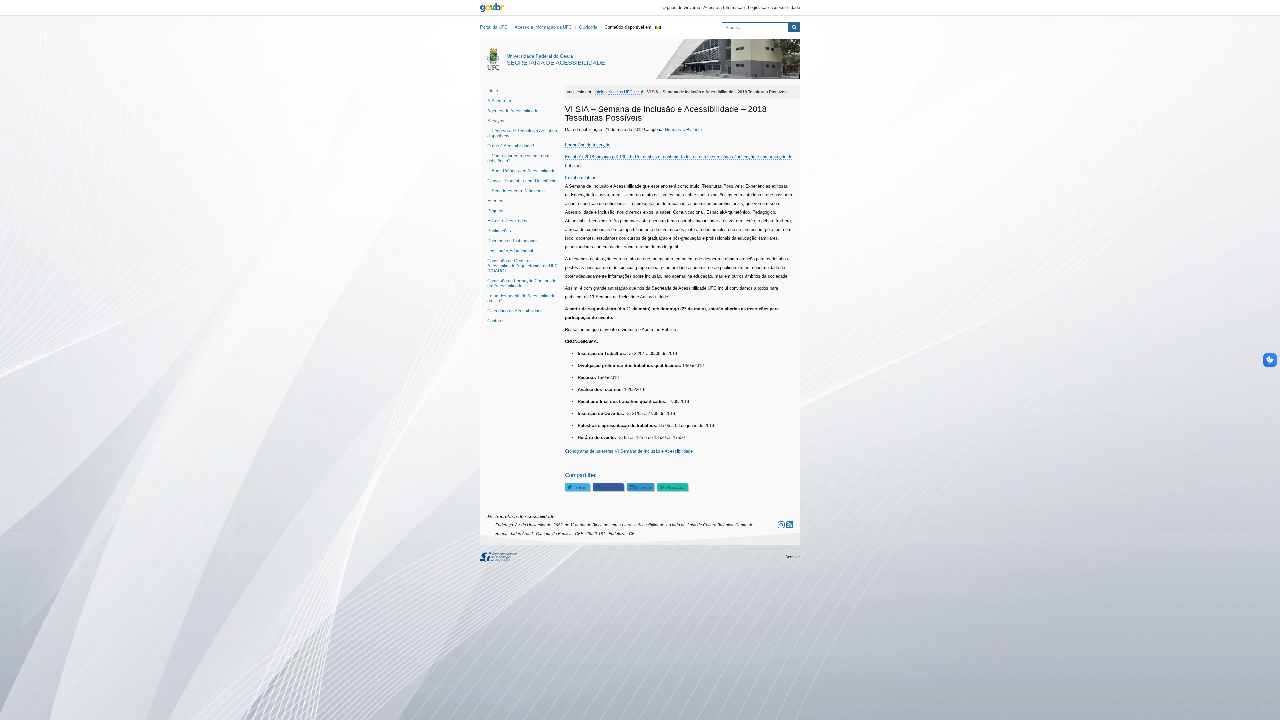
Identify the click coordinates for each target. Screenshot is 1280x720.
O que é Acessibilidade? (510, 145)
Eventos (495, 200)
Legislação (758, 7)
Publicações (499, 230)
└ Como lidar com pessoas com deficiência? (518, 158)
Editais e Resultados (507, 220)
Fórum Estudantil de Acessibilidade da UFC (521, 298)
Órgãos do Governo (681, 7)
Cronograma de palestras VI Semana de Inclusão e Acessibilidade (629, 451)
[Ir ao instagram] (781, 524)
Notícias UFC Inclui (684, 129)
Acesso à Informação (724, 7)
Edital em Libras (580, 177)
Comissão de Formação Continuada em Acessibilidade (521, 283)
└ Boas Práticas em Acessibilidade (521, 170)
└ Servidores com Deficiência (516, 190)
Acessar (792, 557)
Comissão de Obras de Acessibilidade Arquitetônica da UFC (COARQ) (522, 265)
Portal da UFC (493, 27)
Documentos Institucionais (513, 240)
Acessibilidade (786, 7)
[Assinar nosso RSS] (789, 524)
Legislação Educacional (510, 250)
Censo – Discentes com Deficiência (521, 180)
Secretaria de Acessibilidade (556, 62)
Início (492, 90)
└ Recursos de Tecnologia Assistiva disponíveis (522, 133)
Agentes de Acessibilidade (512, 110)
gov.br (492, 7)
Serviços (495, 120)
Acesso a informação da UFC (543, 27)
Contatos (496, 320)
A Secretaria (499, 100)
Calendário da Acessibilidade (515, 310)
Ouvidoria (588, 27)
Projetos (495, 210)
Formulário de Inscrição (587, 144)
